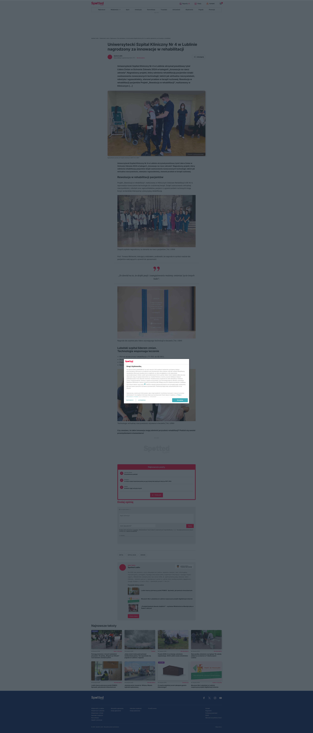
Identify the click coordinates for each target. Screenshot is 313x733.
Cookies (136, 397)
